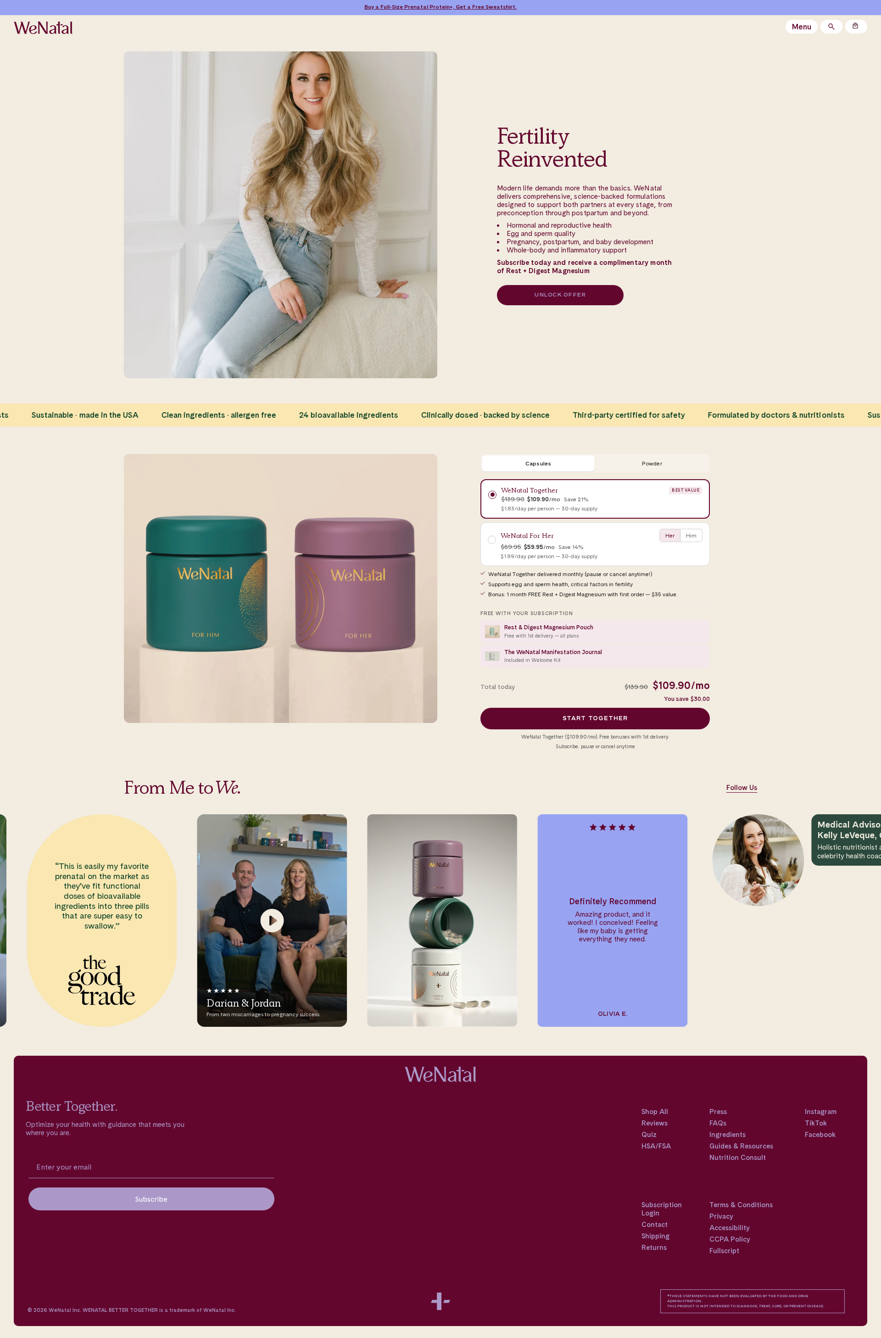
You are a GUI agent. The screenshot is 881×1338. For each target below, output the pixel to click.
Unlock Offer (560, 294)
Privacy (721, 1216)
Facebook (820, 1135)
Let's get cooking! (486, 7)
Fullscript (724, 1251)
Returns (654, 1247)
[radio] (595, 499)
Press (718, 1112)
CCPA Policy (729, 1239)
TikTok (816, 1123)
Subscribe (151, 1198)
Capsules (538, 463)
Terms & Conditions (741, 1205)
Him (691, 535)
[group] (93, 920)
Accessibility (729, 1228)
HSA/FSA (656, 1146)
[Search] (831, 27)
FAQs (717, 1123)
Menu (801, 26)
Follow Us (741, 788)
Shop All (654, 1112)
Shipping (655, 1236)
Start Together (595, 718)
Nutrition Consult (737, 1157)
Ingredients (727, 1135)
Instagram (820, 1112)
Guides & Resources (741, 1146)
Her (670, 535)
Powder (652, 463)
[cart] (856, 27)
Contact (654, 1224)
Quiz (649, 1135)
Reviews (654, 1123)
